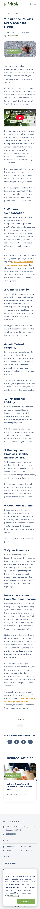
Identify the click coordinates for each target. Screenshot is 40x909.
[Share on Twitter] (23, 742)
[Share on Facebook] (9, 742)
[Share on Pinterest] (30, 742)
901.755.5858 (11, 834)
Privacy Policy (13, 896)
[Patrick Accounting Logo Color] (12, 4)
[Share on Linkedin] (16, 742)
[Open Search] (31, 4)
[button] (36, 780)
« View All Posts (11, 14)
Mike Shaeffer (12, 36)
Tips (20, 725)
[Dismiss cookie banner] (34, 871)
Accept (26, 901)
